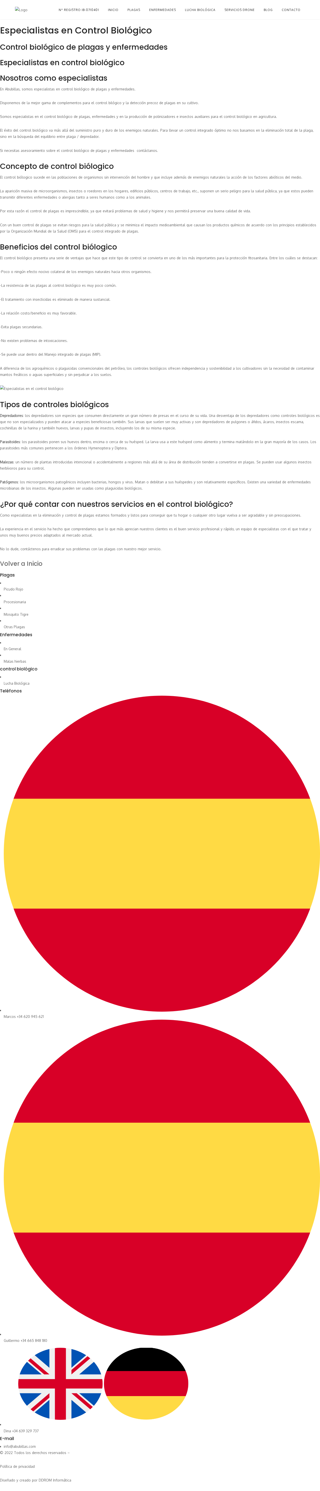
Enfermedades (162, 10)
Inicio (113, 10)
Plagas (134, 10)
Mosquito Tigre (16, 614)
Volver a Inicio (21, 564)
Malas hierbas (15, 661)
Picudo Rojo (13, 589)
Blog (268, 10)
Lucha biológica (200, 10)
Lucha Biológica (17, 683)
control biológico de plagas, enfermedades (79, 116)
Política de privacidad (17, 1466)
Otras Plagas (14, 627)
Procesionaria (15, 602)
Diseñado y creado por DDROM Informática (35, 1480)
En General (12, 649)
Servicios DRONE (239, 10)
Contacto (291, 10)
